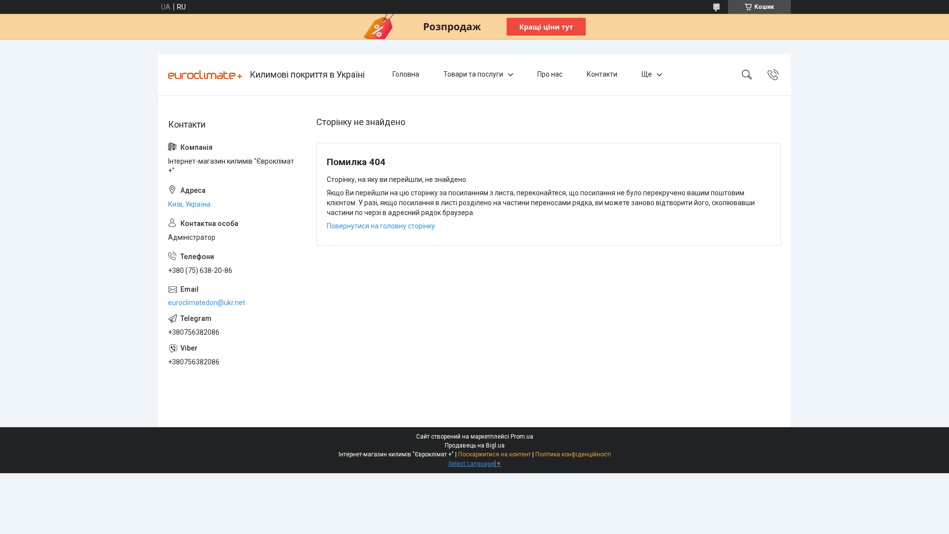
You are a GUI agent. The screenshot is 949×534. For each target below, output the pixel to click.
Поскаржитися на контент (494, 454)
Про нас (549, 74)
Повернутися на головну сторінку (381, 226)
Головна (405, 74)
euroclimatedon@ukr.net (206, 303)
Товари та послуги (473, 74)
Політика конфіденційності (573, 454)
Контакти (602, 74)
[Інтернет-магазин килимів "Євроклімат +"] (205, 74)
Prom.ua (522, 436)
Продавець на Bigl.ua (475, 445)
